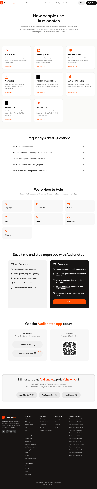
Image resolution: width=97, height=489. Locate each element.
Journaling (43, 424)
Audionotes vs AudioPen (75, 422)
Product (28, 3)
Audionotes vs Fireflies (75, 436)
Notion (56, 422)
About (26, 452)
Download (66, 3)
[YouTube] (14, 431)
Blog (26, 427)
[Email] (11, 431)
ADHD (42, 427)
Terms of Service (48, 482)
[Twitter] (3, 431)
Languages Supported (30, 444)
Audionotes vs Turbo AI (75, 455)
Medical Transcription (46, 430)
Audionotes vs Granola (75, 441)
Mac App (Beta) (29, 424)
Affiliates (27, 419)
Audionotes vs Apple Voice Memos (78, 433)
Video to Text (28, 438)
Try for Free (91, 3)
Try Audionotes (69, 302)
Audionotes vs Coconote (75, 430)
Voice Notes (28, 441)
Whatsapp (57, 419)
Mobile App (28, 422)
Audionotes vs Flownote (75, 438)
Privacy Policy (39, 482)
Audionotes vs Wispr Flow (76, 419)
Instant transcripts (63, 287)
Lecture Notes (44, 422)
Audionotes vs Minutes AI (76, 427)
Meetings (42, 419)
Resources (48, 3)
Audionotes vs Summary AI (76, 452)
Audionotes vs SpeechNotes (76, 450)
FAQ (26, 430)
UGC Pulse (28, 474)
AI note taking (80, 269)
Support (27, 455)
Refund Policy (57, 482)
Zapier (56, 427)
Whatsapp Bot (28, 450)
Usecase (38, 3)
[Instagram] (7, 431)
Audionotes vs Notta (74, 447)
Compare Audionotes (75, 416)
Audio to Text (28, 436)
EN (81, 3)
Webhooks (57, 424)
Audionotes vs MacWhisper (76, 444)
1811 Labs (27, 466)
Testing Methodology (30, 458)
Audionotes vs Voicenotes (76, 424)
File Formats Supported (31, 447)
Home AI (27, 469)
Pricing (58, 3)
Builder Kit (27, 471)
